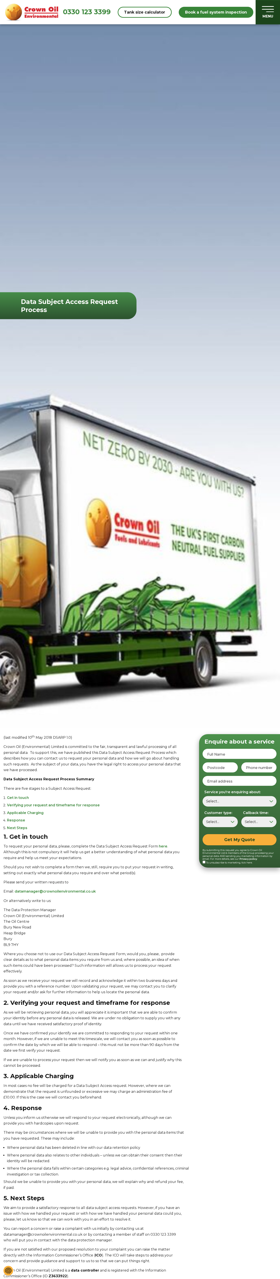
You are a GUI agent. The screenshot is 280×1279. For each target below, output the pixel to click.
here (163, 846)
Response (16, 820)
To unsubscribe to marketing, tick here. (229, 862)
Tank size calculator (144, 12)
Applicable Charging (25, 813)
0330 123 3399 (87, 12)
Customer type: (218, 813)
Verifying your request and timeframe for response (53, 805)
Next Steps (17, 828)
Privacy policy (248, 858)
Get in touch (18, 798)
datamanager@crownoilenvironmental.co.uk (55, 891)
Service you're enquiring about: (232, 792)
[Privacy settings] (8, 1271)
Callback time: (256, 813)
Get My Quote (239, 839)
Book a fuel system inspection (216, 12)
